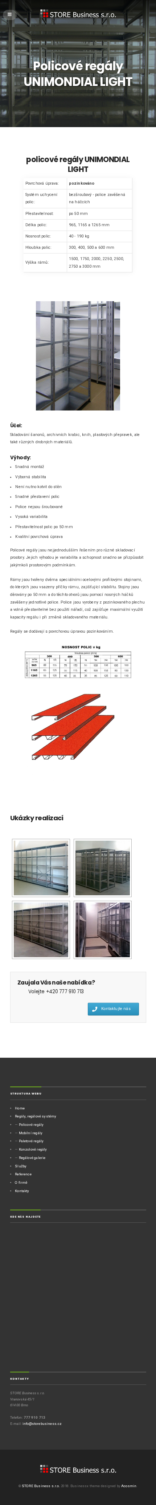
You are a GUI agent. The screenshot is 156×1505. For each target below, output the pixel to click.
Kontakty (22, 1191)
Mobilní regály (30, 1133)
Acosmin (128, 1486)
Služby (20, 1166)
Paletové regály (31, 1141)
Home (20, 1108)
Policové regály (31, 1125)
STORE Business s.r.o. (41, 1486)
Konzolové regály (33, 1149)
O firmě (21, 1182)
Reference (23, 1174)
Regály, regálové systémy (35, 1116)
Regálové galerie (32, 1158)
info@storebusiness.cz (42, 1424)
